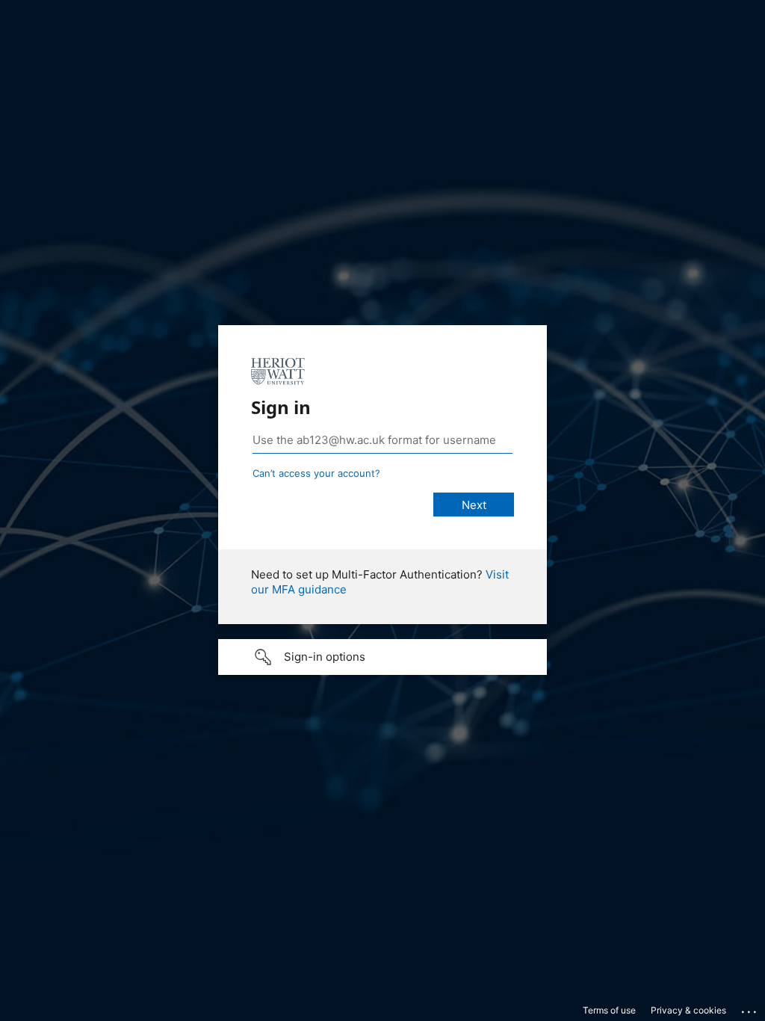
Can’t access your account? (316, 473)
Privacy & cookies (688, 1010)
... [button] (750, 1008)
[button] (382, 657)
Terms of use (609, 1010)
